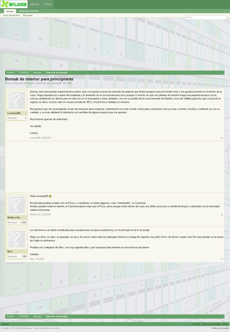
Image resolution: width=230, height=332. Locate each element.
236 (24, 256)
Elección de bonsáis (24, 83)
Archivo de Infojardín (211, 324)
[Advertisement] (106, 45)
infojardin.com (26, 328)
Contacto (196, 324)
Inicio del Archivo (11, 15)
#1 (222, 138)
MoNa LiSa (14, 217)
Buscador (27, 15)
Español (5, 324)
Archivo (10, 11)
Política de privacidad (220, 328)
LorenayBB (56, 83)
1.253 (23, 222)
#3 (222, 259)
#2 (222, 214)
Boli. (10, 251)
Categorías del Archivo (29, 11)
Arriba (225, 324)
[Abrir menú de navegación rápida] (222, 72)
